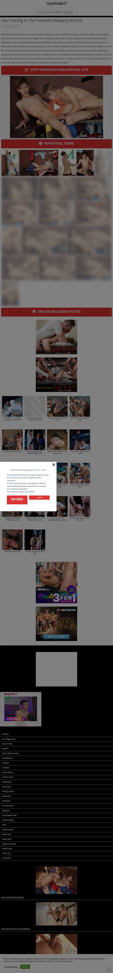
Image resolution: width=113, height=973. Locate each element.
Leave (39, 497)
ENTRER (17, 499)
